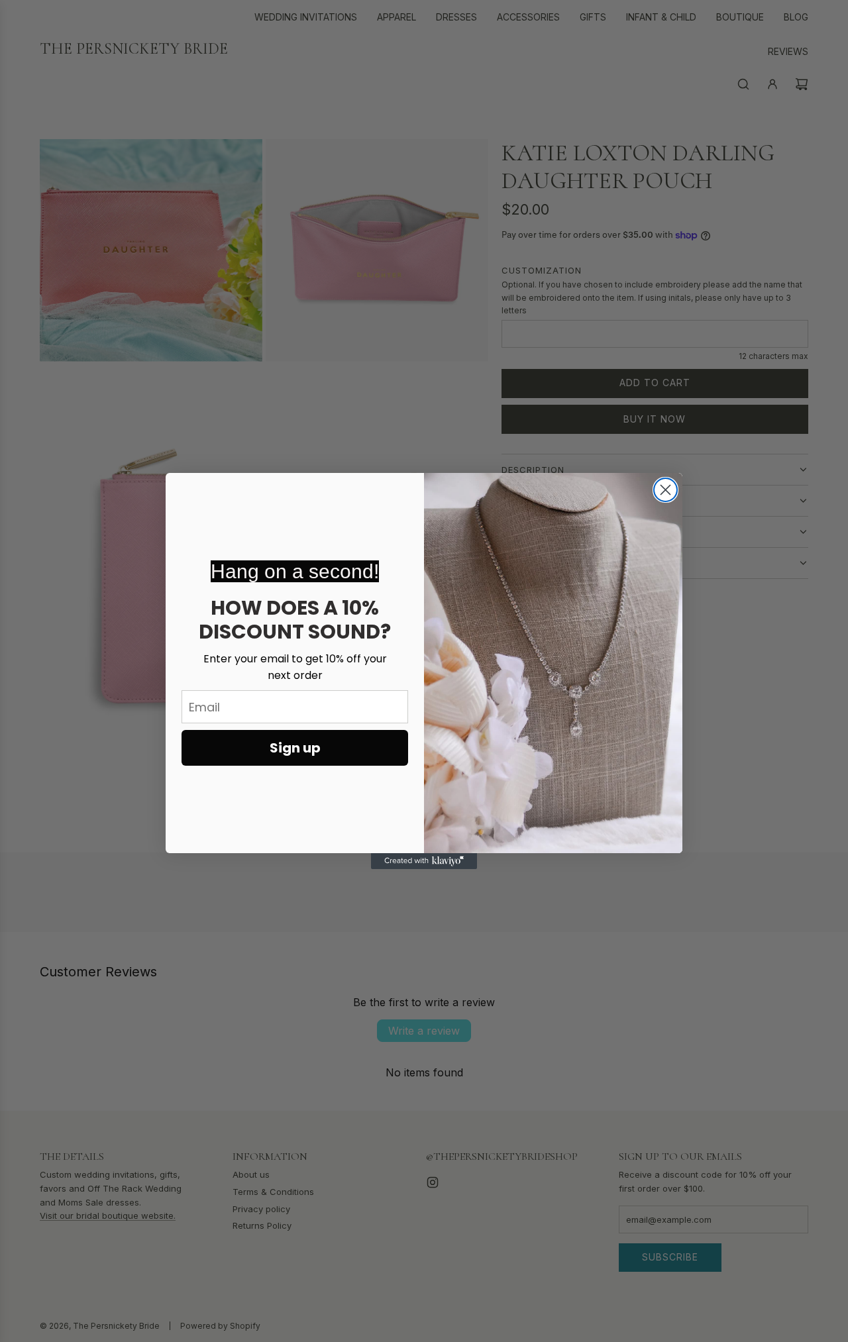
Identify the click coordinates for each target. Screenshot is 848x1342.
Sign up (295, 748)
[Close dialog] (665, 489)
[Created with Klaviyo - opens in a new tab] (424, 861)
